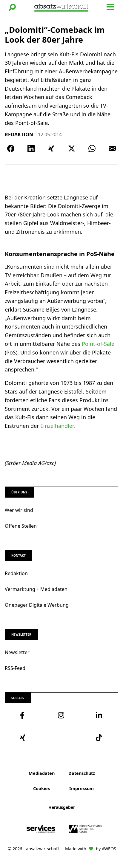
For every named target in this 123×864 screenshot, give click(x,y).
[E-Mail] (112, 148)
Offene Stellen (21, 526)
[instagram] (62, 715)
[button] (12, 7)
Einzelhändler (56, 425)
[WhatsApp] (92, 148)
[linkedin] (99, 715)
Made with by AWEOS (90, 848)
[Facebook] (11, 148)
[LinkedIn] (31, 148)
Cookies (41, 788)
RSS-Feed (15, 668)
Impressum (81, 788)
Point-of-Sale (98, 343)
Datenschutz (81, 773)
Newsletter (17, 652)
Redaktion (16, 573)
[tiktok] (99, 737)
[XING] (51, 148)
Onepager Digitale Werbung (37, 605)
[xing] (24, 737)
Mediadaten (42, 773)
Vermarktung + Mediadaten (36, 589)
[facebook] (24, 715)
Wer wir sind (19, 510)
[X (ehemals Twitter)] (72, 148)
